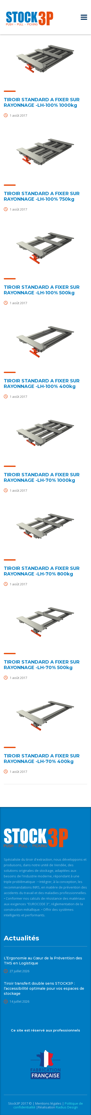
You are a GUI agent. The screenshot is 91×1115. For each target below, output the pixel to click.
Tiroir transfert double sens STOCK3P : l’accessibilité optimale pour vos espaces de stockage (44, 988)
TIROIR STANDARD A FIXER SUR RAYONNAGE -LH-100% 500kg (42, 290)
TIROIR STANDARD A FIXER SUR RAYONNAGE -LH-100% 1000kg (42, 102)
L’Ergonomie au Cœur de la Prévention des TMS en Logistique (43, 960)
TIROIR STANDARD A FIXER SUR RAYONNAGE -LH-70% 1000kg (42, 477)
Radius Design (66, 1107)
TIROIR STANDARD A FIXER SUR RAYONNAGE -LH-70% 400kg (42, 758)
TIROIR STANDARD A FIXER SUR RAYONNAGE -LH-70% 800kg (42, 571)
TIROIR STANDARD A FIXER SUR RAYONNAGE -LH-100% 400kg (42, 383)
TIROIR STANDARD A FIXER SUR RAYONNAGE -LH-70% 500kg (42, 664)
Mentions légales (48, 1103)
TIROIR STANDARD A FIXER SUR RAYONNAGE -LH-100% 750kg (42, 196)
